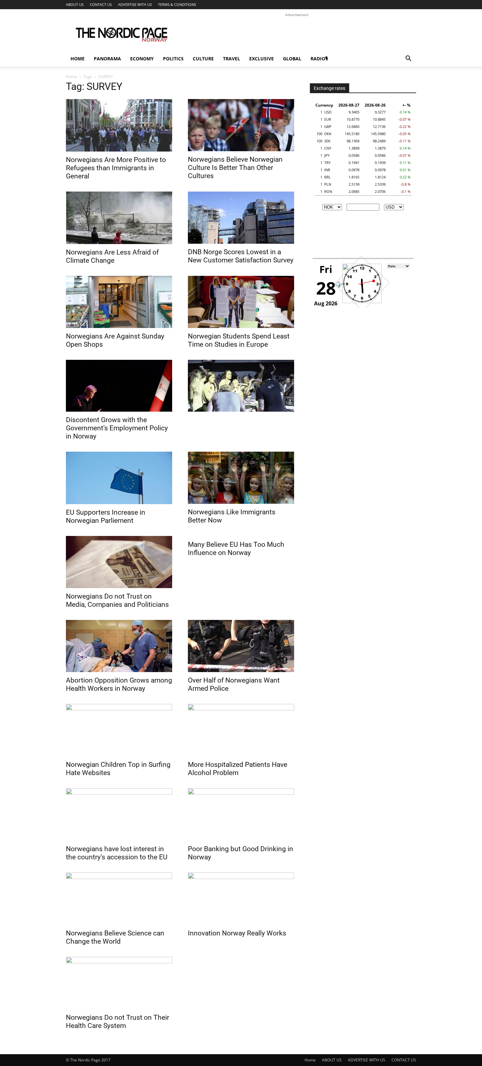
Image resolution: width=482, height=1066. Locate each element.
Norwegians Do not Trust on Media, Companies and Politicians (117, 600)
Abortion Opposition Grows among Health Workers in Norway (119, 684)
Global (292, 58)
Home (77, 58)
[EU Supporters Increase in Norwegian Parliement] (119, 478)
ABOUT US (75, 4)
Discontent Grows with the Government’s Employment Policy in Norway (117, 428)
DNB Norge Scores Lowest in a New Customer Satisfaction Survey (240, 256)
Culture (203, 58)
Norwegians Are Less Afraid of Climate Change (112, 256)
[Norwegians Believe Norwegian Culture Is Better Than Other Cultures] (241, 125)
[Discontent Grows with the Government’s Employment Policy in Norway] (119, 386)
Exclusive (261, 58)
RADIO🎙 (319, 58)
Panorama (107, 58)
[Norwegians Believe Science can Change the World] (119, 898)
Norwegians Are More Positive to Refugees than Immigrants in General (116, 168)
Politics (173, 58)
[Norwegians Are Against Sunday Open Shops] (119, 302)
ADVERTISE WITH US (135, 4)
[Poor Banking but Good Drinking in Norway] (241, 814)
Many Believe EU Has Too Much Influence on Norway (236, 549)
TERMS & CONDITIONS (177, 4)
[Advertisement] (296, 33)
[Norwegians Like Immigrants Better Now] (241, 478)
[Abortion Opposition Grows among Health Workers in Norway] (119, 646)
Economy (142, 58)
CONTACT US (101, 4)
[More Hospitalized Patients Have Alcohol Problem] (241, 730)
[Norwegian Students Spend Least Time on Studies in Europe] (241, 302)
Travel (231, 58)
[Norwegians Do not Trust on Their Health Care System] (119, 983)
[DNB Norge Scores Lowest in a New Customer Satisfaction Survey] (241, 218)
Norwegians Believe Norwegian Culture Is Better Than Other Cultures (235, 167)
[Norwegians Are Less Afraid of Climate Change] (119, 218)
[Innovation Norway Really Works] (241, 898)
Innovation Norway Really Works (237, 933)
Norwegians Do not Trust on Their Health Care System (117, 1022)
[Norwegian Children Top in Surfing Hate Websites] (119, 730)
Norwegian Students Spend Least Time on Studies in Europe (239, 340)
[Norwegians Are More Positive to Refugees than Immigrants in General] (119, 125)
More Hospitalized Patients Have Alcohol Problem (237, 769)
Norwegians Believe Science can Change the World (115, 937)
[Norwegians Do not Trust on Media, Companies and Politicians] (119, 562)
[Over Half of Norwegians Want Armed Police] (241, 646)
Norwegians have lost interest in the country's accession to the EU (117, 853)
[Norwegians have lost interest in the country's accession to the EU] (119, 814)
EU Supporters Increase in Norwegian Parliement (105, 516)
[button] (408, 59)
